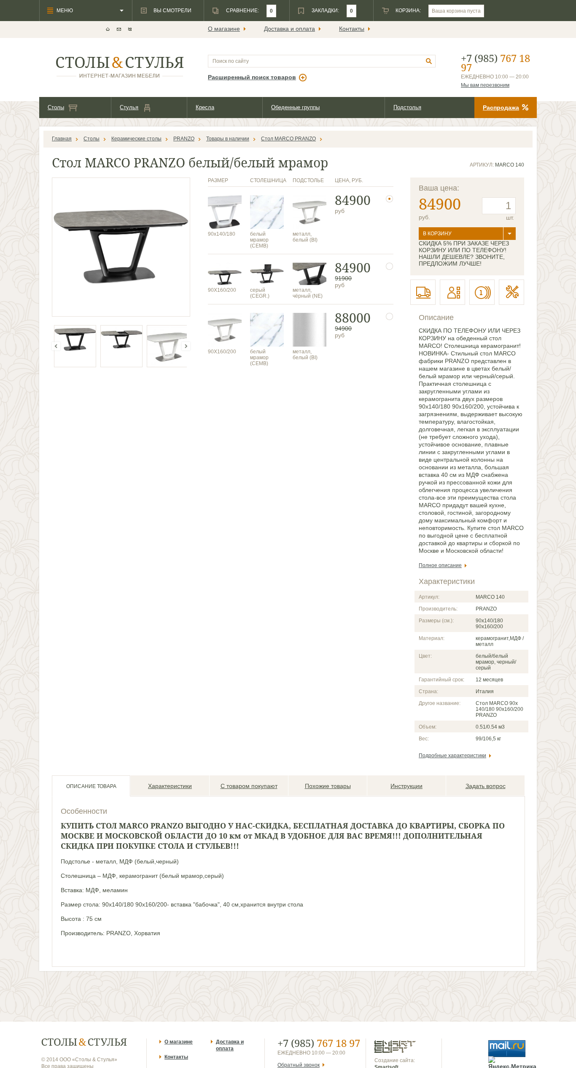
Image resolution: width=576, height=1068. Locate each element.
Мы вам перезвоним (485, 85)
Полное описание (440, 565)
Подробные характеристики (452, 756)
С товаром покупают (249, 786)
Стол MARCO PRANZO (288, 139)
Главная (62, 139)
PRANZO (183, 139)
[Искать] (429, 61)
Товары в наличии (227, 139)
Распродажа (501, 107)
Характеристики (170, 786)
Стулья (129, 107)
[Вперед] (186, 346)
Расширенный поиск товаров (252, 77)
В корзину (437, 234)
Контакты (351, 28)
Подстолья (407, 107)
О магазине (224, 28)
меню (65, 10)
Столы (56, 107)
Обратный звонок (298, 1065)
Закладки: (325, 10)
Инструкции (406, 786)
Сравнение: (242, 10)
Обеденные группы (295, 107)
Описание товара (91, 786)
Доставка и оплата (289, 28)
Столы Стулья (84, 1042)
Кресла (205, 107)
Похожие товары (328, 786)
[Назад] (56, 346)
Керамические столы (136, 139)
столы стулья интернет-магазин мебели (120, 67)
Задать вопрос (486, 786)
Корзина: (408, 10)
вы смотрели (172, 10)
